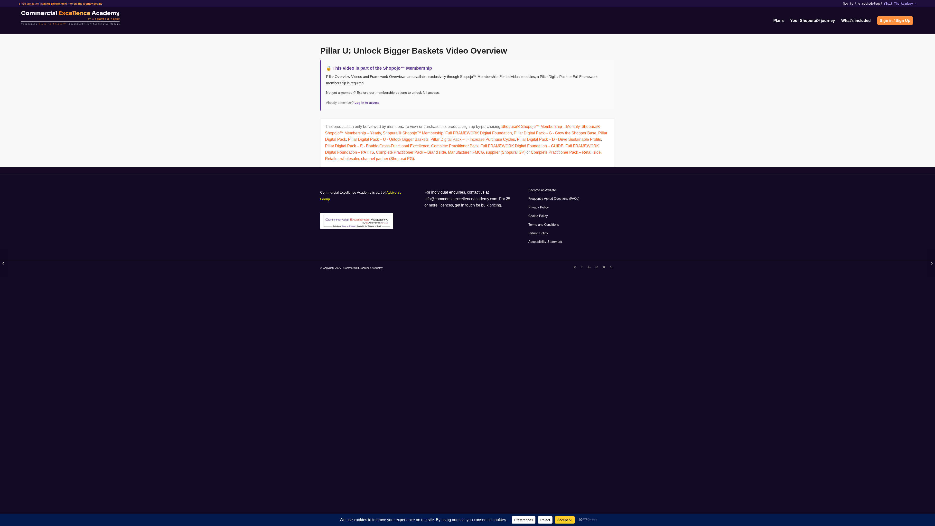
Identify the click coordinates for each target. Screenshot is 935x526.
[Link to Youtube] (604, 267)
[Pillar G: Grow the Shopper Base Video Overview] (4, 263)
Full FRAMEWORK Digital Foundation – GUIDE (521, 146)
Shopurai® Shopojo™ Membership (413, 133)
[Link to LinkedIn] (589, 267)
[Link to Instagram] (596, 267)
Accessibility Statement (545, 242)
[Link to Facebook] (582, 267)
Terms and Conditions (543, 224)
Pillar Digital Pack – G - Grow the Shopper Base (555, 133)
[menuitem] (778, 20)
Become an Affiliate (542, 190)
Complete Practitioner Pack (454, 146)
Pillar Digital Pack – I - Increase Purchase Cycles (472, 139)
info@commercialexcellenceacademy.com (460, 199)
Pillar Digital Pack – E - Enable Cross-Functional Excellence (377, 146)
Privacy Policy (538, 207)
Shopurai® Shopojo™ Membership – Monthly (540, 126)
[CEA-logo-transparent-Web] (90, 20)
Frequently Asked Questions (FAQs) (553, 198)
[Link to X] (574, 267)
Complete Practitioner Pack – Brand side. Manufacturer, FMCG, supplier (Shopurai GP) (450, 152)
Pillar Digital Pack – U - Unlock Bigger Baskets (388, 139)
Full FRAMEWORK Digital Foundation (478, 133)
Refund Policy (538, 233)
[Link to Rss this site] (611, 267)
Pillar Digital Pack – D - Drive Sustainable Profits (559, 139)
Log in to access (367, 102)
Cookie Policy (538, 216)
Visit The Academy (900, 3)
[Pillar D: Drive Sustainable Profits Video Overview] (931, 263)
